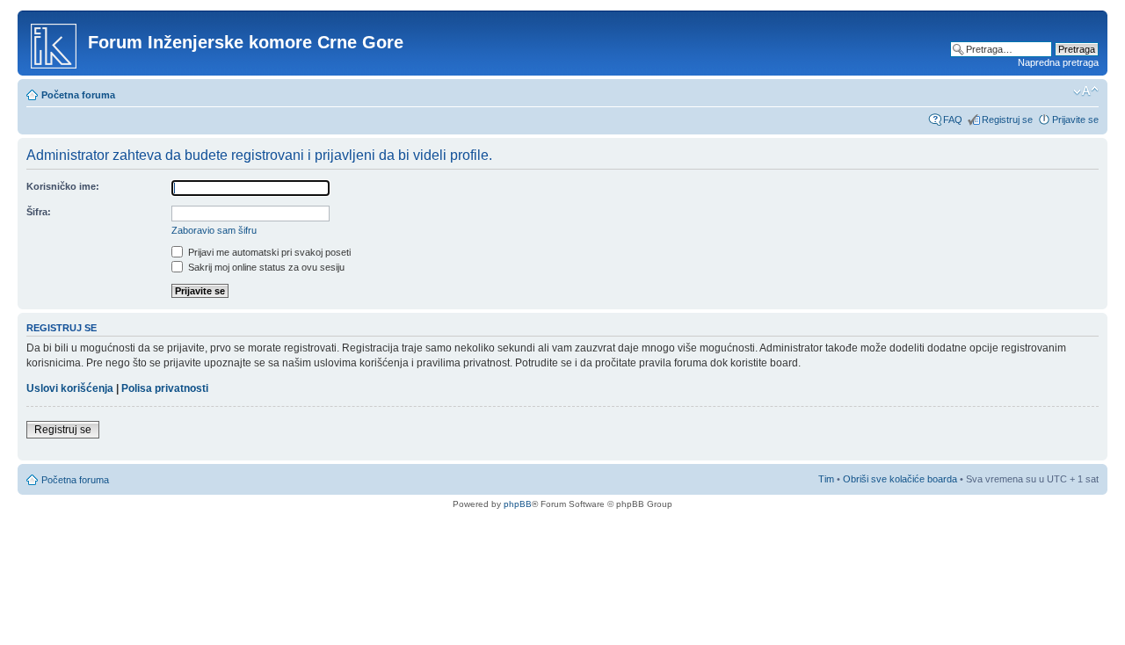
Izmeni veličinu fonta (1086, 91)
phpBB (518, 504)
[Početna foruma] (55, 43)
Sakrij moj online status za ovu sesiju (265, 267)
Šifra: (38, 212)
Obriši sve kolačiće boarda (900, 479)
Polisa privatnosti (164, 388)
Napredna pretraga (1058, 62)
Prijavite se (1075, 119)
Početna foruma (78, 95)
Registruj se (1007, 119)
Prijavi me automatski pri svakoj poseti (268, 252)
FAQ (952, 119)
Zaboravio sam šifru (214, 230)
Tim (826, 479)
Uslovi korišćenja (69, 388)
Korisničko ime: (62, 186)
